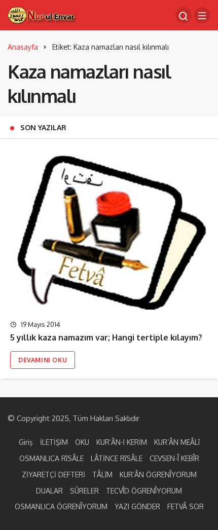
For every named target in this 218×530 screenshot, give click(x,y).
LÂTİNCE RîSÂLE (116, 458)
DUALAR (49, 490)
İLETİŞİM (54, 442)
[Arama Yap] (183, 15)
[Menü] (202, 15)
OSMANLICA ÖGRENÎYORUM (61, 506)
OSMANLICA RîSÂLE (51, 458)
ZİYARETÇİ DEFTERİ (53, 474)
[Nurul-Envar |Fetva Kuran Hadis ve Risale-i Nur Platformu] (43, 14)
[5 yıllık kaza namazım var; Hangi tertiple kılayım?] (109, 229)
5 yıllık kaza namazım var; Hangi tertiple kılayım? (106, 338)
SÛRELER (84, 490)
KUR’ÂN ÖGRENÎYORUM (158, 474)
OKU (82, 442)
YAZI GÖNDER (137, 506)
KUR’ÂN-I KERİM (121, 442)
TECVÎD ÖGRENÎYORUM (144, 490)
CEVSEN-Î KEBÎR (174, 458)
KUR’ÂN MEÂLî (177, 442)
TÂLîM (102, 474)
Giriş (26, 442)
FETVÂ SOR (185, 506)
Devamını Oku (42, 360)
